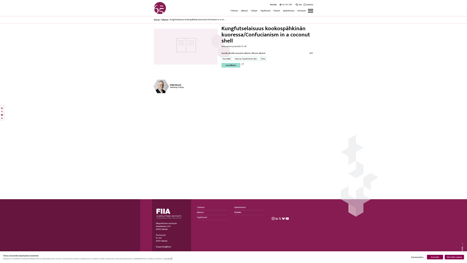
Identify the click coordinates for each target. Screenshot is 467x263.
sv (287, 4)
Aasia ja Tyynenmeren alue (246, 59)
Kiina (263, 59)
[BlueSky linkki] (283, 218)
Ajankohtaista (288, 10)
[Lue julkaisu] (186, 46)
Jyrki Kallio (175, 85)
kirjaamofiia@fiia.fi (163, 246)
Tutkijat (254, 10)
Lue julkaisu (231, 65)
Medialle (273, 4)
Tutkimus (234, 10)
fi (283, 4)
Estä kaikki (435, 257)
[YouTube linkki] (287, 218)
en (290, 4)
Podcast (276, 10)
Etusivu (157, 19)
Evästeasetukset (417, 257)
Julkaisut (244, 10)
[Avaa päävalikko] (310, 11)
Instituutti (301, 10)
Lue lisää (166, 259)
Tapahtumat (265, 10)
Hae (300, 4)
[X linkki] (280, 218)
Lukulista (309, 4)
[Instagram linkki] (273, 218)
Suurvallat (227, 59)
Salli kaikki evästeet (454, 257)
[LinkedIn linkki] (277, 218)
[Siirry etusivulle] (165, 8)
